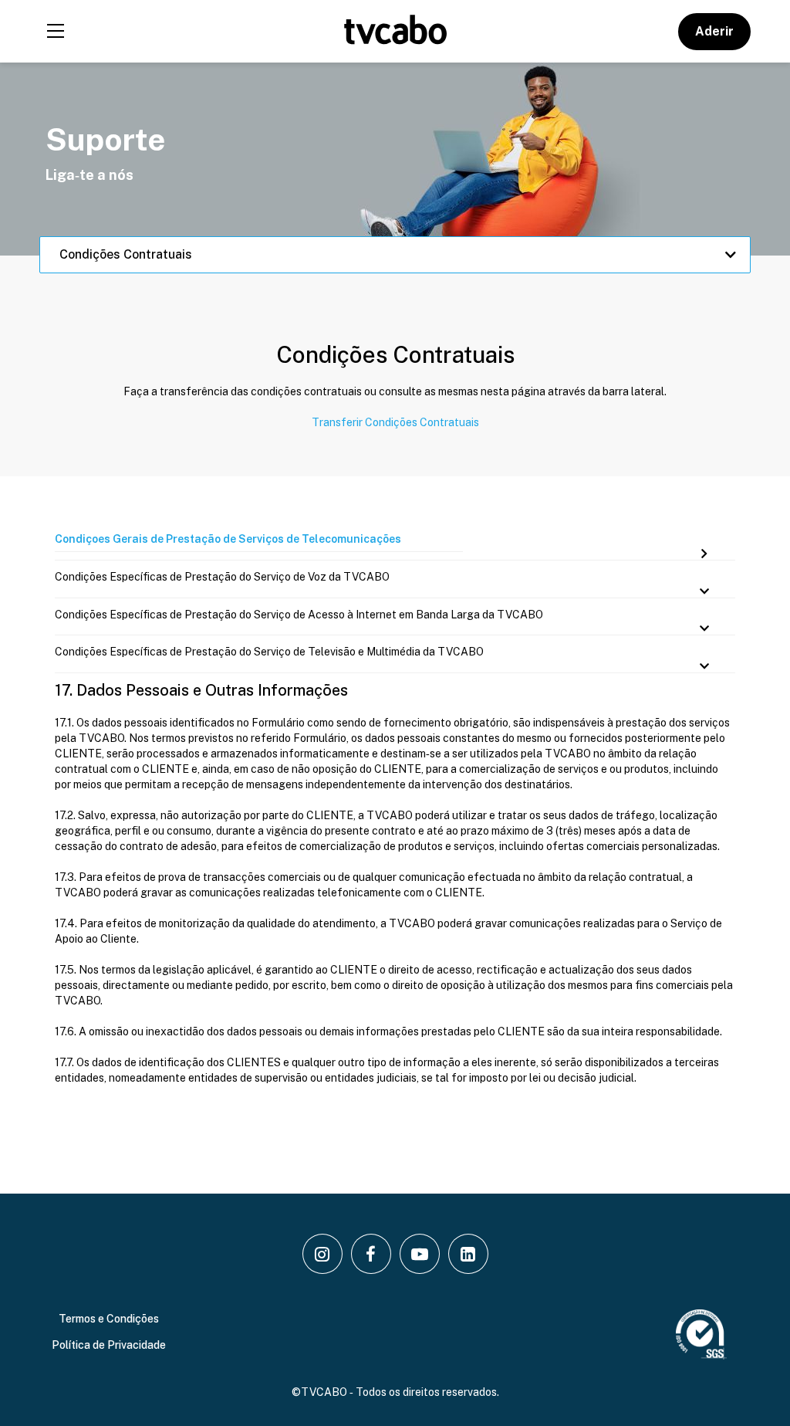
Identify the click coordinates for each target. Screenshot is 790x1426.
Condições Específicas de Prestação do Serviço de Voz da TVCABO (222, 577)
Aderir (714, 31)
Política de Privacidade (109, 1345)
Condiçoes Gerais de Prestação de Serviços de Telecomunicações (228, 539)
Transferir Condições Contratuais (395, 422)
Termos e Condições (109, 1319)
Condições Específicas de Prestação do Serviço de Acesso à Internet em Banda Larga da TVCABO (299, 614)
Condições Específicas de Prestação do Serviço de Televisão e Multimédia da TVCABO (269, 651)
